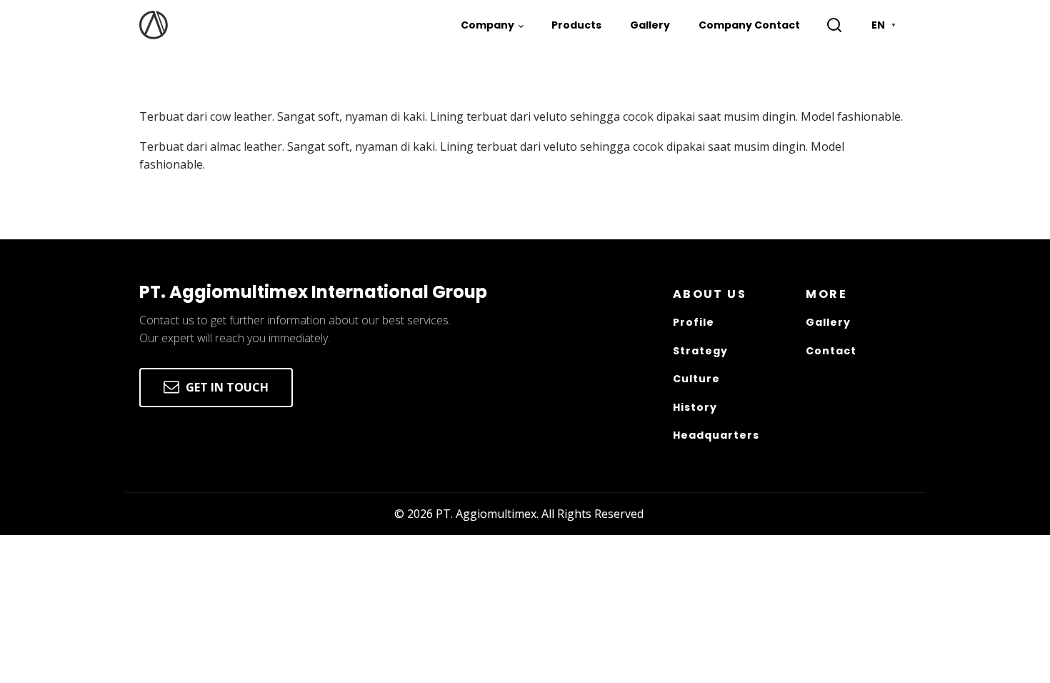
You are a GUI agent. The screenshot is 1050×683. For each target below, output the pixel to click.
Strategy (700, 351)
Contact (831, 351)
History (695, 407)
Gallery (650, 25)
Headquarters (716, 435)
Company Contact (749, 25)
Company (487, 25)
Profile (693, 322)
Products (576, 25)
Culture (696, 379)
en (883, 25)
